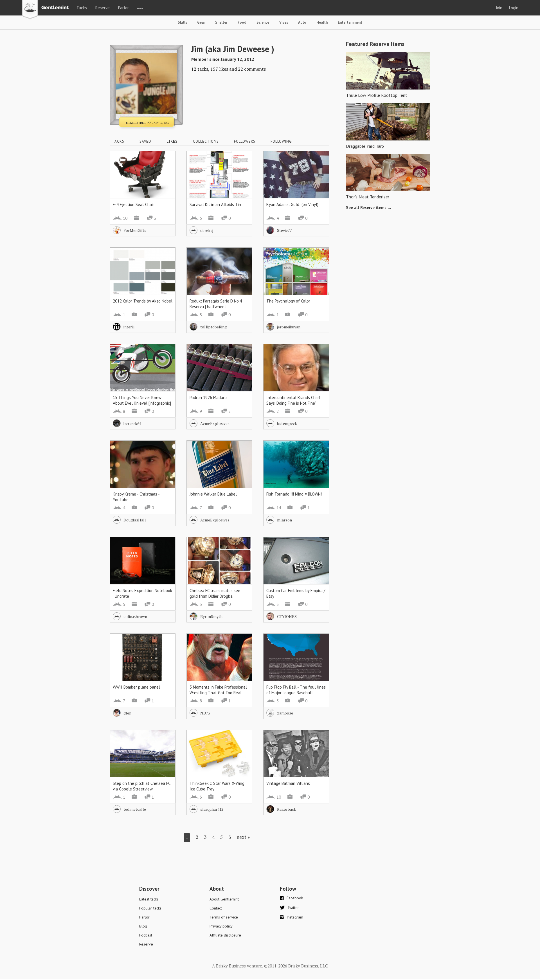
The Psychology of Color (288, 301)
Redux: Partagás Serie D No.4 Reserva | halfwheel (216, 303)
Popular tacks (150, 908)
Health (322, 22)
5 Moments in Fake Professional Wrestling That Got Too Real (218, 689)
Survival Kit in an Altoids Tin (215, 204)
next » (243, 837)
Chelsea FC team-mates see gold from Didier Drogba (215, 593)
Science (262, 22)
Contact (216, 908)
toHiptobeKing (213, 327)
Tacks (81, 7)
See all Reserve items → (369, 207)
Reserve (102, 7)
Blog (143, 926)
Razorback (286, 809)
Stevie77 (284, 230)
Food (242, 22)
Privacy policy (221, 926)
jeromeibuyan (288, 327)
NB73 (205, 713)
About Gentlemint (224, 899)
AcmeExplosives (215, 423)
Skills (182, 22)
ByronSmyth (211, 616)
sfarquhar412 (211, 809)
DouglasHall (134, 520)
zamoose (285, 713)
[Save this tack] (165, 171)
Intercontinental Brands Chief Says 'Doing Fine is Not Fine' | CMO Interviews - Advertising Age (293, 406)
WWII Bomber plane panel (136, 687)
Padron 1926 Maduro (208, 397)
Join (499, 7)
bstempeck (287, 423)
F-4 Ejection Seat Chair (133, 204)
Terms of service (224, 917)
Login (513, 7)
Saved (145, 141)
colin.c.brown (135, 616)
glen (127, 713)
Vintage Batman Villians (288, 783)
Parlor (123, 7)
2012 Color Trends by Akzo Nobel (142, 301)
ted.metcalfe (134, 809)
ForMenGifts (134, 230)
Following (281, 141)
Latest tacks (149, 899)
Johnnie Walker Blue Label (213, 494)
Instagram (295, 917)
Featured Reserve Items (375, 44)
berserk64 (132, 423)
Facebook (295, 898)
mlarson (284, 520)
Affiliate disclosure (225, 935)
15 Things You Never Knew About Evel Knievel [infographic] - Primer (142, 403)
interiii (128, 327)
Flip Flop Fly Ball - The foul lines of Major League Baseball (296, 689)
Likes (172, 141)
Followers (244, 141)
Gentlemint (47, 10)
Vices (283, 22)
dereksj (206, 230)
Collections (206, 141)
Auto (302, 22)
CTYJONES (287, 616)
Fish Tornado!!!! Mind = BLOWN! (294, 494)
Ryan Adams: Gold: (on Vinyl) (292, 204)
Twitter (293, 907)
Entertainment (350, 22)
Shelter (221, 22)
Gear (201, 22)
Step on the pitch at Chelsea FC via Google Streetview (141, 786)
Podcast (145, 935)
